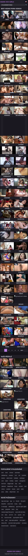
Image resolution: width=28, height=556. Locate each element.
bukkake (16, 478)
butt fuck (3, 483)
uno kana (24, 523)
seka (20, 503)
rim (15, 514)
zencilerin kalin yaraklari (14, 523)
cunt (25, 486)
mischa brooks (7, 517)
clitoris (3, 489)
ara (24, 514)
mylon (16, 481)
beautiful (3, 503)
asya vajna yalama (13, 520)
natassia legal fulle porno (7, 512)
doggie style (10, 483)
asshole (21, 486)
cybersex (3, 486)
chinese (11, 472)
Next (22, 350)
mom (6, 472)
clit (18, 491)
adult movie (9, 478)
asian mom (10, 503)
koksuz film (4, 523)
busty (16, 486)
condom (8, 489)
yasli (6, 520)
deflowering (4, 475)
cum (16, 475)
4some (13, 489)
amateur (11, 475)
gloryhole (7, 509)
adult (18, 489)
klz (2, 517)
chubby (11, 481)
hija (17, 509)
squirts (19, 514)
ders (2, 520)
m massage (4, 506)
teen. (6, 514)
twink (13, 509)
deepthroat (10, 486)
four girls (23, 501)
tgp (11, 501)
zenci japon (22, 520)
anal (2, 472)
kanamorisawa (4, 525)
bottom (3, 478)
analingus (22, 478)
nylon (6, 481)
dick (20, 483)
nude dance (13, 525)
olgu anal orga (4, 501)
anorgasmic (22, 481)
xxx (19, 475)
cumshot (24, 475)
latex (2, 509)
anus (2, 491)
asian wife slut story (20, 512)
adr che (11, 514)
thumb (17, 501)
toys (16, 483)
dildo (7, 491)
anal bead (17, 472)
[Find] (26, 5)
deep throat (12, 491)
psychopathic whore (18, 517)
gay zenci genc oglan (21, 506)
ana (2, 514)
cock (2, 481)
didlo (22, 489)
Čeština (26, 1)
